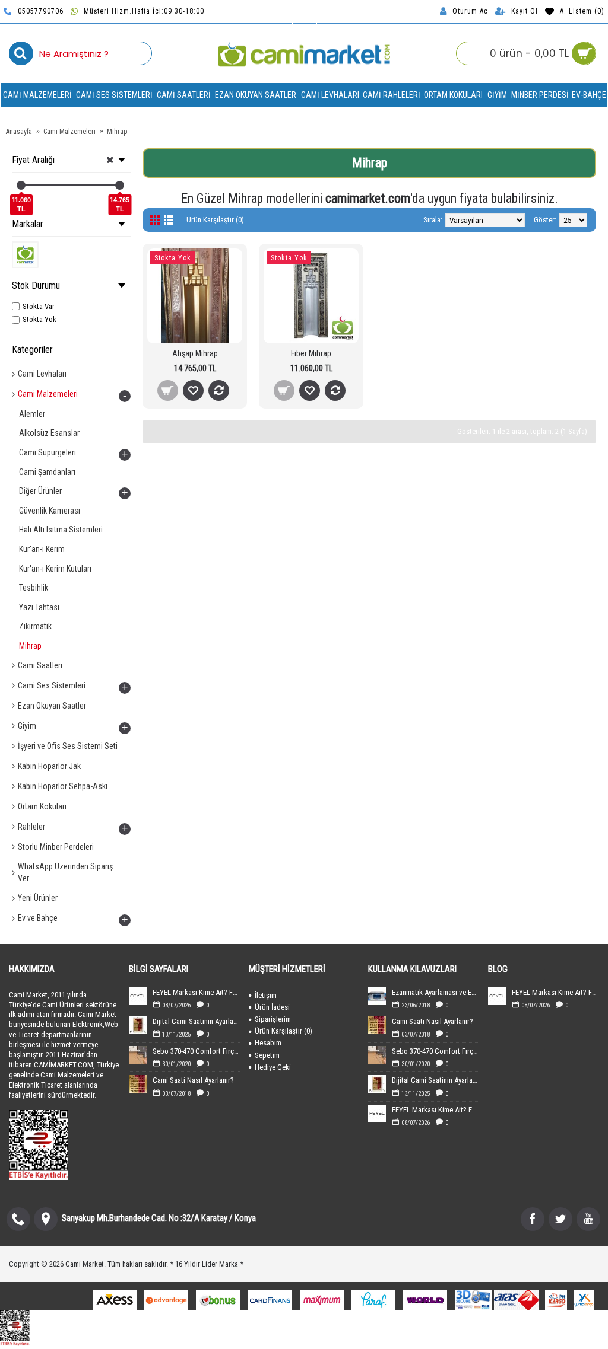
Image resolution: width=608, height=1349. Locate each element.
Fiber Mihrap (311, 353)
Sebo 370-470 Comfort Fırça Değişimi (196, 1051)
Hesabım (268, 1042)
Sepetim (267, 1055)
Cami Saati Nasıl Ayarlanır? (193, 1080)
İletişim (266, 995)
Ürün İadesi (272, 1007)
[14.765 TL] (119, 185)
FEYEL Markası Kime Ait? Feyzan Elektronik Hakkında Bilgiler (196, 992)
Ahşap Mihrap (195, 353)
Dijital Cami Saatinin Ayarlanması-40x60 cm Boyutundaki (196, 1021)
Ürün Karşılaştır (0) (215, 219)
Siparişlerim (273, 1019)
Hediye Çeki (273, 1067)
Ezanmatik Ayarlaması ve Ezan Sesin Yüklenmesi (435, 992)
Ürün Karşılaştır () (283, 1030)
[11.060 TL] (21, 185)
